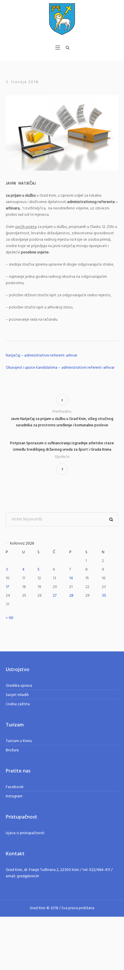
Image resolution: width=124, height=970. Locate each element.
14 (71, 578)
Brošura (12, 750)
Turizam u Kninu (19, 741)
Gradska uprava (19, 685)
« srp (10, 617)
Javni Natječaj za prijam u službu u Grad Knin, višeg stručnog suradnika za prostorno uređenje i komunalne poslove (62, 422)
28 (71, 595)
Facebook (15, 787)
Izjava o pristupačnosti (25, 833)
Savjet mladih (17, 695)
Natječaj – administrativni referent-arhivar (41, 355)
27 (55, 595)
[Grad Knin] (62, 19)
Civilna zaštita (18, 704)
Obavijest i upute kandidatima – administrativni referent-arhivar (60, 367)
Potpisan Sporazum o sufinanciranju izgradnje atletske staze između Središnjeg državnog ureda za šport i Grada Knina (62, 446)
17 (7, 587)
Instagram (14, 796)
